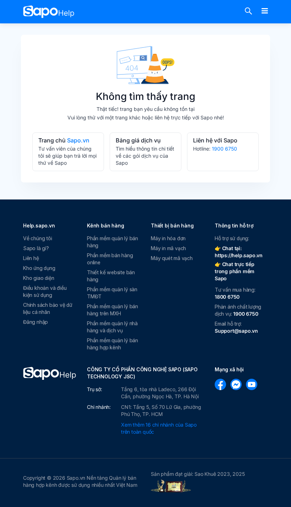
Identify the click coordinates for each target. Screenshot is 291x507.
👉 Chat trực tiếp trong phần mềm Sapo (234, 271)
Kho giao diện (38, 278)
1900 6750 (224, 149)
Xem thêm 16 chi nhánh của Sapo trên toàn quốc (159, 428)
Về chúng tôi (37, 238)
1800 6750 (227, 297)
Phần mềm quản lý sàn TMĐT (112, 292)
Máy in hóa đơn (168, 238)
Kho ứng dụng (39, 268)
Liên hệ (31, 258)
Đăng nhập (35, 322)
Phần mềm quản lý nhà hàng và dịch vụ (112, 326)
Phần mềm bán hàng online (110, 258)
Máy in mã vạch (168, 248)
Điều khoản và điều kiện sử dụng (44, 291)
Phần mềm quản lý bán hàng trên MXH (112, 309)
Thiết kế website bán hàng (111, 275)
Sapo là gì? (36, 248)
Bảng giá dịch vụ (138, 140)
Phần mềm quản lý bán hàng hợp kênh (112, 343)
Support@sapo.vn (236, 331)
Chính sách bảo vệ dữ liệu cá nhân (47, 308)
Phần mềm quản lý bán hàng (112, 241)
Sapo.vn (78, 140)
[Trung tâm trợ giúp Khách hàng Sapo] (49, 11)
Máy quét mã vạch (172, 258)
